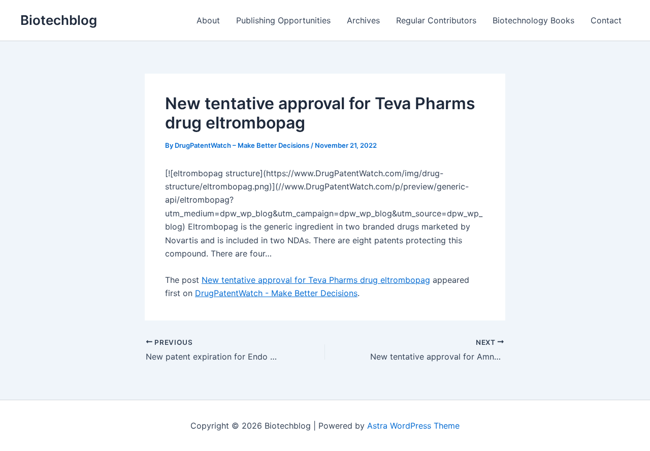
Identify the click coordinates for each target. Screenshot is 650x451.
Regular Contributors (436, 20)
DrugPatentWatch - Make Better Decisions (276, 293)
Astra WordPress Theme (413, 426)
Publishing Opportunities (283, 20)
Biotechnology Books (533, 20)
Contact (606, 20)
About (208, 20)
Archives (363, 20)
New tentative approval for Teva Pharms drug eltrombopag (316, 280)
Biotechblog (58, 20)
